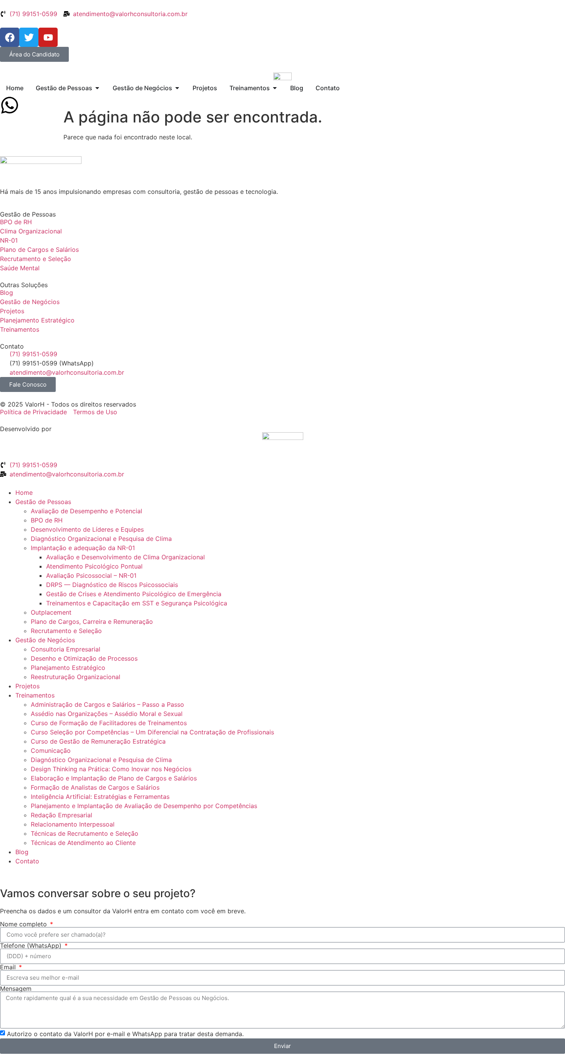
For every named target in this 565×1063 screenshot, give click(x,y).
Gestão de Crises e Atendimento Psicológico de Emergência (133, 594)
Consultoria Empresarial (65, 649)
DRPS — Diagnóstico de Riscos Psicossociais (112, 585)
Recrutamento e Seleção (66, 631)
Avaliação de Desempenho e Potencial (86, 511)
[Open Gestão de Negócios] (177, 88)
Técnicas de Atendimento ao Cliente (83, 842)
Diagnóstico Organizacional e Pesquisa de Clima (101, 538)
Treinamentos (35, 695)
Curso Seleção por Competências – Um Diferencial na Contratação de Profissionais (152, 732)
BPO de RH (47, 520)
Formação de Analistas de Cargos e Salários (95, 787)
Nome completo (24, 924)
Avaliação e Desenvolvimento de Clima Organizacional (125, 557)
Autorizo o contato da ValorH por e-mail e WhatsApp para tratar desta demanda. (125, 1034)
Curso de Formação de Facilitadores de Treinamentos (109, 723)
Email (9, 967)
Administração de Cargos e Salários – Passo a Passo (107, 704)
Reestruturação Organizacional (75, 677)
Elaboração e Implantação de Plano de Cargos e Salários (114, 778)
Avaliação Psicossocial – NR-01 (91, 575)
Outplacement (51, 612)
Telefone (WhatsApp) (31, 945)
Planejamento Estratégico (68, 667)
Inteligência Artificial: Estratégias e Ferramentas (100, 796)
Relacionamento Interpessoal (73, 824)
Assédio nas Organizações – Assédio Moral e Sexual (107, 713)
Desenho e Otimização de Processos (84, 658)
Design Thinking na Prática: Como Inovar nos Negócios (111, 769)
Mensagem (16, 988)
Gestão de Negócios (45, 640)
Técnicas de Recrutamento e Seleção (84, 833)
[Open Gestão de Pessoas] (97, 88)
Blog (21, 852)
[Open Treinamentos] (275, 88)
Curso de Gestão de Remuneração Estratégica (98, 741)
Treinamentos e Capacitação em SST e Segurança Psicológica (136, 603)
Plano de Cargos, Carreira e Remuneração (92, 621)
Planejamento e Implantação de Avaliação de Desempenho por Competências (144, 806)
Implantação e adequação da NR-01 (83, 548)
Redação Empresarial (61, 815)
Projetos (27, 686)
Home (24, 492)
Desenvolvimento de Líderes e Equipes (87, 529)
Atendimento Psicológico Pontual (94, 566)
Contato (27, 861)
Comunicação (51, 750)
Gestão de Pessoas (43, 502)
